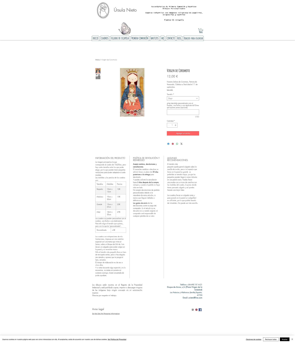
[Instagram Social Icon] (192, 309)
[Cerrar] (292, 339)
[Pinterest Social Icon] (196, 309)
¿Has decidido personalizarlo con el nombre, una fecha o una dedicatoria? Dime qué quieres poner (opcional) (183, 105)
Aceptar (285, 339)
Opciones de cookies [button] (253, 339)
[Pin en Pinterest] (172, 143)
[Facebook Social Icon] (200, 309)
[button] (201, 30)
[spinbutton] (172, 125)
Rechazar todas (271, 339)
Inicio (97, 60)
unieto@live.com (195, 297)
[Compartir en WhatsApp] (177, 143)
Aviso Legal (98, 309)
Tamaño (170, 94)
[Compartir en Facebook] (168, 143)
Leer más (170, 90)
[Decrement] (168, 125)
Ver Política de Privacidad (117, 339)
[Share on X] (181, 143)
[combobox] (183, 98)
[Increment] (175, 125)
